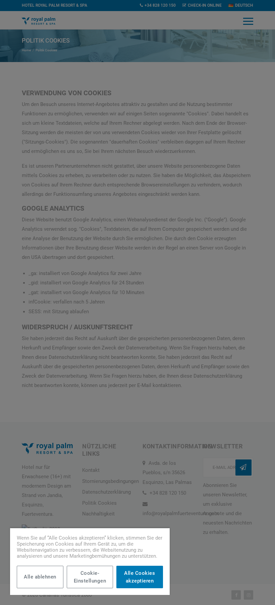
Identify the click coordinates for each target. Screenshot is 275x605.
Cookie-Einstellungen (90, 577)
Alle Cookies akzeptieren (139, 577)
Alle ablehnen (40, 577)
